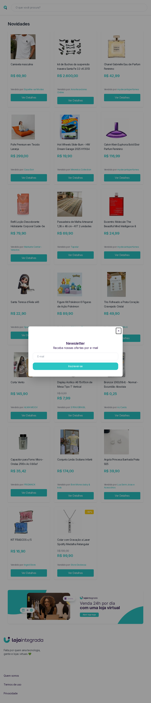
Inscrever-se (75, 366)
